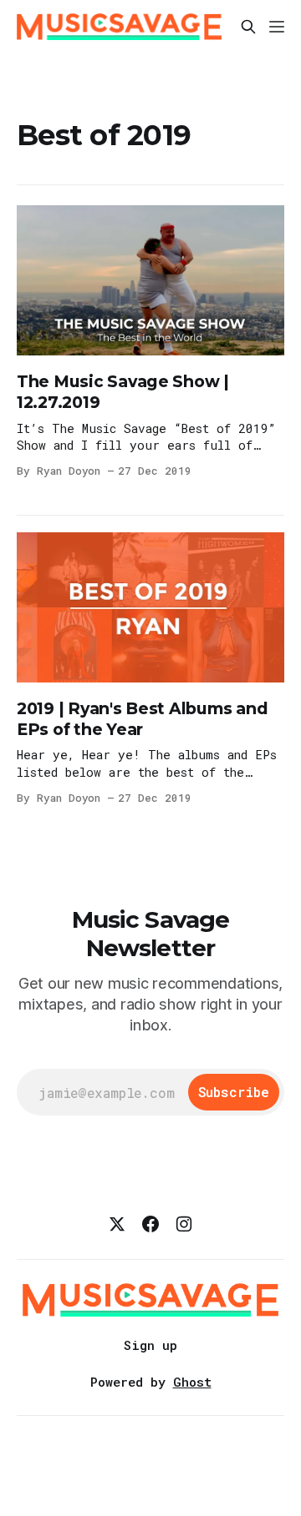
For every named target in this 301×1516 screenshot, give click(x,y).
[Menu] (276, 26)
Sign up (150, 1345)
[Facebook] (150, 1224)
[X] (117, 1224)
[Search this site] (248, 26)
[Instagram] (184, 1224)
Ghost (192, 1381)
